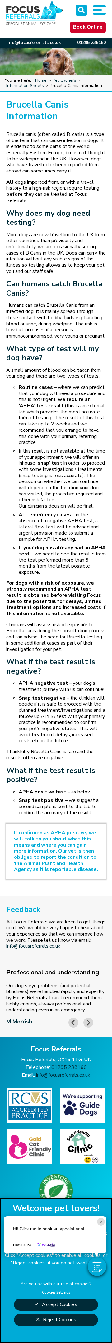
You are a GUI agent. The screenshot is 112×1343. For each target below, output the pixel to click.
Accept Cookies (59, 1304)
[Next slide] (88, 1023)
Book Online (88, 27)
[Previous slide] (73, 1023)
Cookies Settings (56, 1292)
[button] (97, 1266)
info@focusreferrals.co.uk (33, 42)
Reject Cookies (59, 1319)
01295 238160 (91, 42)
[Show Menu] (99, 10)
